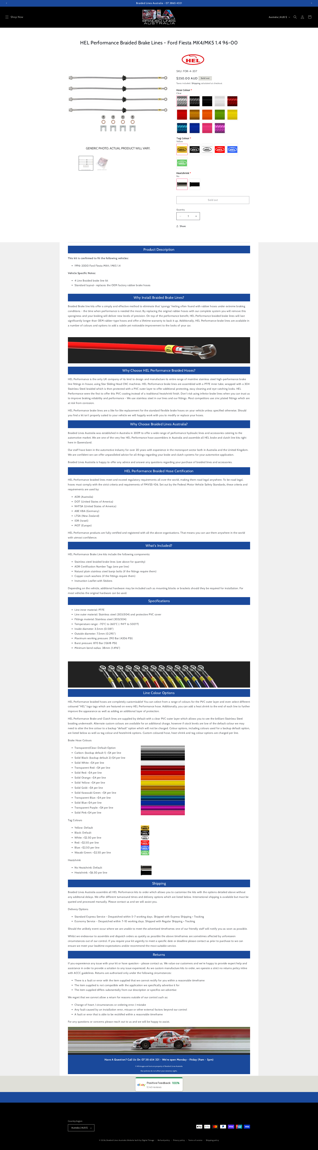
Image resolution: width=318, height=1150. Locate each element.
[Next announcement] (311, 3)
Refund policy (164, 1140)
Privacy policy (179, 1140)
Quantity (180, 209)
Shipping (196, 83)
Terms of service (195, 1140)
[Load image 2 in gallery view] (102, 163)
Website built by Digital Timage (140, 1140)
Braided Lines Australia (116, 1140)
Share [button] (183, 226)
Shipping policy (212, 1140)
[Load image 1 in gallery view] (86, 163)
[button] (7, 17)
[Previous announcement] (6, 3)
